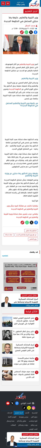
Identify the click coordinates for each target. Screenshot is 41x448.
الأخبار (27, 412)
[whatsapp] (22, 32)
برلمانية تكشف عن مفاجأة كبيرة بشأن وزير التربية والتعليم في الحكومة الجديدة (22, 207)
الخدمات (9, 412)
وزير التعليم (33, 239)
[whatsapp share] (26, 32)
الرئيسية (34, 412)
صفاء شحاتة (8, 235)
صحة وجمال (10, 421)
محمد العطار (30, 25)
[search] (3, 3)
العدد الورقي (25, 403)
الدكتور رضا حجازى (31, 230)
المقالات (13, 425)
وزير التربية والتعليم (26, 64)
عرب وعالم (34, 425)
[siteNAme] (34, 3)
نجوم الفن (34, 416)
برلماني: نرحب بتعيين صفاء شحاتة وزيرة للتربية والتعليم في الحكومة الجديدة (21, 216)
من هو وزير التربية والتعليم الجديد (26, 235)
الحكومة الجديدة (15, 89)
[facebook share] (35, 32)
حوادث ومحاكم (23, 425)
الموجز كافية (12, 416)
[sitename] (20, 395)
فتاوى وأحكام (21, 421)
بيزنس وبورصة (23, 416)
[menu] (8, 3)
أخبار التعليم (19, 412)
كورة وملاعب (33, 421)
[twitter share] (31, 32)
